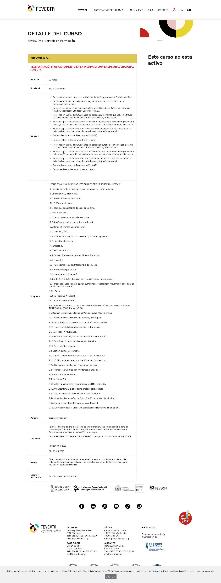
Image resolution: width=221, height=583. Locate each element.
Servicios (51, 41)
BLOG (150, 10)
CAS (189, 10)
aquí (212, 571)
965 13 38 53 (115, 551)
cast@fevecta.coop (76, 553)
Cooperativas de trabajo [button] (108, 10)
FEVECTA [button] (83, 10)
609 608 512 (91, 551)
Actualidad (136, 10)
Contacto (162, 10)
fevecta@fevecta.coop (77, 538)
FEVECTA (34, 41)
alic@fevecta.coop (113, 553)
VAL (183, 10)
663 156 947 (113, 535)
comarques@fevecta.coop (116, 538)
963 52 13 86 (77, 535)
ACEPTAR (110, 576)
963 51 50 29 (91, 535)
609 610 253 (128, 551)
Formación (67, 41)
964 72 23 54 (78, 551)
